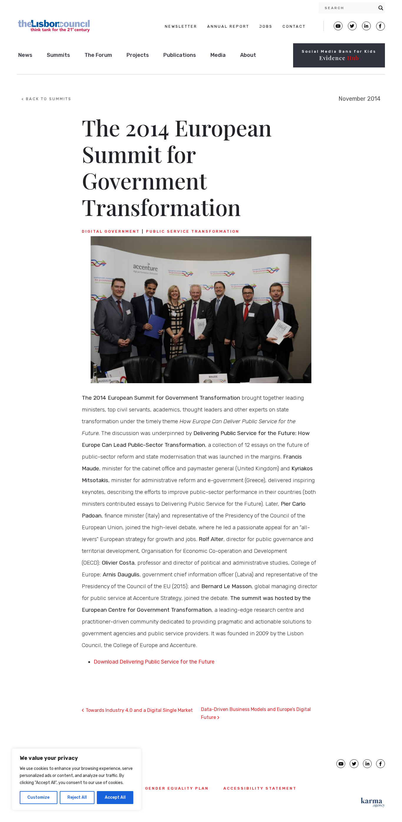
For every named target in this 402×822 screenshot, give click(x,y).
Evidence (339, 58)
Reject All (77, 797)
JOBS (266, 26)
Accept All (115, 797)
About (248, 55)
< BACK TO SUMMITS (46, 99)
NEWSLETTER (181, 26)
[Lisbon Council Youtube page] (338, 25)
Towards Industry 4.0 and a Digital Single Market (137, 710)
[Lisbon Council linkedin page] (367, 763)
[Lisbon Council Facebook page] (380, 26)
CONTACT (294, 26)
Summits (58, 55)
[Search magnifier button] (381, 8)
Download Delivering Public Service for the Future (154, 662)
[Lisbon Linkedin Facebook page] (366, 25)
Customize (38, 797)
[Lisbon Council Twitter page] (352, 25)
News (25, 55)
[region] (76, 779)
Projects (138, 55)
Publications (179, 55)
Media (218, 55)
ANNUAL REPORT (228, 26)
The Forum (98, 55)
